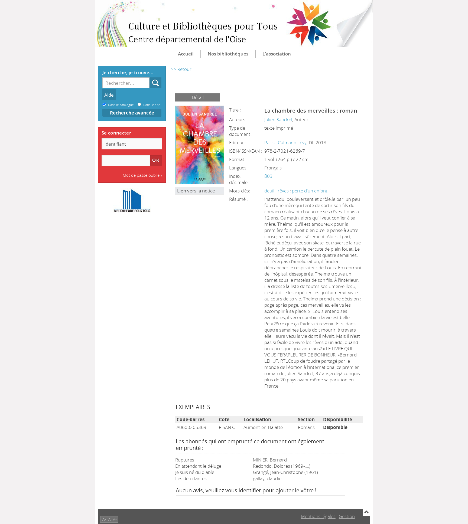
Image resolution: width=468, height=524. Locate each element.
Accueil (186, 54)
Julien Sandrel (278, 119)
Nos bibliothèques (228, 54)
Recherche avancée (132, 113)
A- (104, 519)
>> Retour (181, 69)
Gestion (347, 516)
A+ (115, 519)
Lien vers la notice (196, 191)
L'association (276, 54)
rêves (284, 191)
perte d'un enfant (309, 191)
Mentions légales (318, 516)
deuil (269, 191)
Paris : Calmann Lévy (285, 142)
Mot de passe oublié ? (142, 175)
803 (268, 176)
